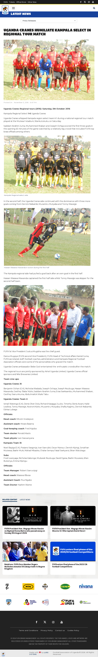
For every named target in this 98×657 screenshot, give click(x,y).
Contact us (60, 630)
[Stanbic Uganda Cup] (12, 602)
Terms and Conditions (28, 630)
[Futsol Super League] (67, 602)
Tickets (12, 2)
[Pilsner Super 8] (49, 602)
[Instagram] (88, 2)
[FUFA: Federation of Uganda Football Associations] (5, 10)
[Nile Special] (31, 586)
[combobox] (49, 21)
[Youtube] (93, 2)
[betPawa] (87, 586)
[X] (84, 2)
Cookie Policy (73, 630)
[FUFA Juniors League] (30, 602)
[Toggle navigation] (13, 8)
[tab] (10, 500)
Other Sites (32, 2)
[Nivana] (68, 587)
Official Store (21, 2)
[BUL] (49, 586)
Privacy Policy (47, 630)
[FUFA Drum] (85, 602)
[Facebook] (80, 2)
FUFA (6, 2)
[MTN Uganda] (12, 586)
